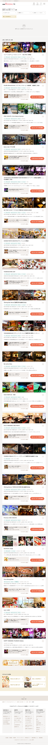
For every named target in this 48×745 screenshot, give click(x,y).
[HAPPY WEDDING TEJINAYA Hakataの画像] (24, 633)
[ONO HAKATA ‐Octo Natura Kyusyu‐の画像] (24, 109)
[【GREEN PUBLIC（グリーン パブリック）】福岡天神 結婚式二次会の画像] (24, 449)
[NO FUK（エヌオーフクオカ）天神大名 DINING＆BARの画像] (24, 202)
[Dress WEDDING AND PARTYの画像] (24, 418)
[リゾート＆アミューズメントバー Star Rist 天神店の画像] (24, 47)
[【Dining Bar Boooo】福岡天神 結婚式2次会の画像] (24, 295)
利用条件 (14, 737)
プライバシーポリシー (20, 737)
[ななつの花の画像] (24, 602)
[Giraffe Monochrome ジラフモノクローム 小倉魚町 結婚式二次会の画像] (24, 78)
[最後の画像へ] (43, 47)
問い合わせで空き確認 (38, 158)
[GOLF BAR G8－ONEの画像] (24, 387)
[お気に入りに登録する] (43, 55)
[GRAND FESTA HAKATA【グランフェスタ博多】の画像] (24, 233)
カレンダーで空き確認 (38, 66)
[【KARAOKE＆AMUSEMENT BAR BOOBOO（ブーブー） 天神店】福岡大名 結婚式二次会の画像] (24, 170)
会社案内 (7, 737)
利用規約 (10, 737)
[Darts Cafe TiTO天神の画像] (24, 139)
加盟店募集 (40, 737)
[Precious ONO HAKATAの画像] (24, 510)
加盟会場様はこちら (35, 737)
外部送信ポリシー (28, 737)
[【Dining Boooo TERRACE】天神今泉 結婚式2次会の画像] (24, 479)
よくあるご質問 (31, 739)
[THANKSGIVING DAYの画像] (24, 264)
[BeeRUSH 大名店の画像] (24, 541)
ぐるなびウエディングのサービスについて (21, 739)
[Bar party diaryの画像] (24, 356)
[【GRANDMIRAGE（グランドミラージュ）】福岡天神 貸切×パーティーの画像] (24, 326)
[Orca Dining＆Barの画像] (24, 572)
